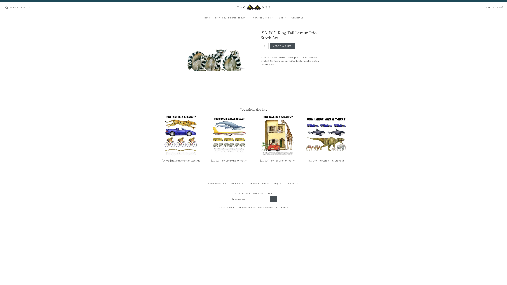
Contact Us (297, 17)
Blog (282, 17)
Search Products (17, 7)
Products (237, 183)
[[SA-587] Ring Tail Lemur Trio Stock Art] (214, 62)
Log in (488, 7)
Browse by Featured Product (231, 17)
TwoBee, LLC (231, 207)
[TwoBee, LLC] (253, 5)
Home (207, 17)
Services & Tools (263, 17)
